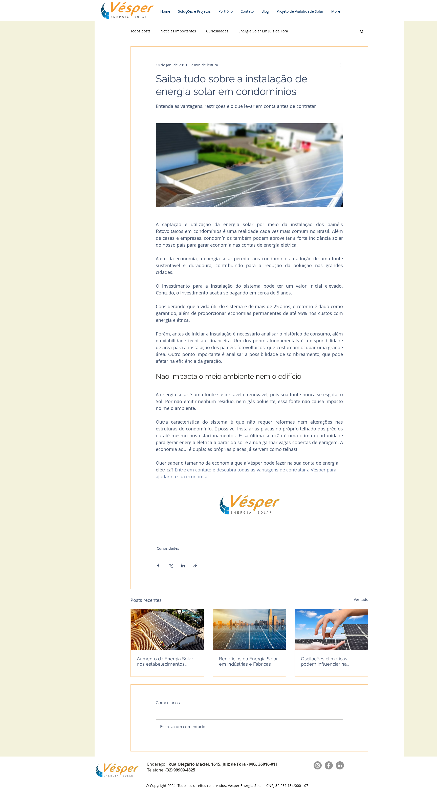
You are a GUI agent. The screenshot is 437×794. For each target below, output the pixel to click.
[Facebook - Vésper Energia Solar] (329, 765)
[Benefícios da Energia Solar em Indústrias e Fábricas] (249, 629)
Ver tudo (361, 599)
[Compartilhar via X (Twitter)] (170, 565)
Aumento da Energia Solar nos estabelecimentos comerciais (165, 661)
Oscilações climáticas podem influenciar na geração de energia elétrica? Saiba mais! (324, 661)
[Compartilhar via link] (195, 565)
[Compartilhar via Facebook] (158, 565)
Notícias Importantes (178, 31)
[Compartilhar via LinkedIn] (183, 565)
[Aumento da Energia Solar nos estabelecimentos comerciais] (167, 629)
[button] (361, 31)
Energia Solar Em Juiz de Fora (263, 31)
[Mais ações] (340, 65)
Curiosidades (217, 31)
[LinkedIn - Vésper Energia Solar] (340, 765)
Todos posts (140, 31)
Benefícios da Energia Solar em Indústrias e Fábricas (248, 661)
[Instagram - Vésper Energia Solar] (318, 765)
